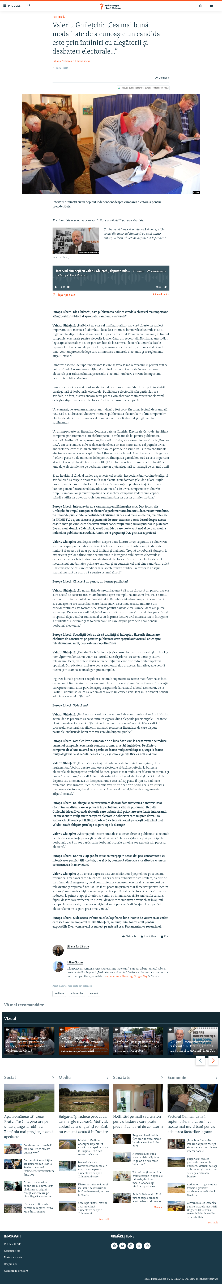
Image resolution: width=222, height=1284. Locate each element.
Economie (177, 1078)
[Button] (162, 78)
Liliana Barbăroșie (63, 61)
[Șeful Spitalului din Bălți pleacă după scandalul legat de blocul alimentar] (122, 1198)
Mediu (65, 1078)
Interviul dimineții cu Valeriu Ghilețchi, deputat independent (97, 271)
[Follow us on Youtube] (122, 1246)
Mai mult (104, 1219)
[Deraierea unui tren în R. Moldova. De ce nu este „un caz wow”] (13, 1149)
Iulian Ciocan (83, 61)
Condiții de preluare (16, 1270)
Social (10, 1078)
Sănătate (121, 1078)
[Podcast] (200, 5)
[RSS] (139, 1246)
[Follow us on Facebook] (114, 1246)
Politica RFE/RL (13, 1244)
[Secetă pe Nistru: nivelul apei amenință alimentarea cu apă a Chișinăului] (67, 1206)
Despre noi (10, 1264)
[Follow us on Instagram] (130, 1246)
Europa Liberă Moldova (73, 275)
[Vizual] (211, 5)
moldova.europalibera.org (118, 976)
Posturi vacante (13, 1257)
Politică (59, 17)
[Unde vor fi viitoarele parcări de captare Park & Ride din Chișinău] (13, 1208)
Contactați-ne (12, 1251)
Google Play (140, 976)
